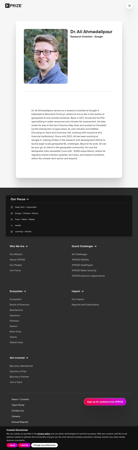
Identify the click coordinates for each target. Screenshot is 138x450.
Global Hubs (16, 342)
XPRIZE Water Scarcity (84, 270)
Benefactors (16, 310)
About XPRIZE (17, 259)
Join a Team (16, 382)
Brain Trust (15, 331)
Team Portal (18, 405)
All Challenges (79, 254)
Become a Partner (19, 376)
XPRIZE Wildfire (80, 259)
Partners (14, 320)
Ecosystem (16, 299)
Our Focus (15, 270)
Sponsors (15, 315)
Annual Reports (20, 422)
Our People (16, 265)
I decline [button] (24, 445)
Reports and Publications (85, 304)
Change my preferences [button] (44, 445)
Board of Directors (19, 304)
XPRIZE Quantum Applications (88, 275)
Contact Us (18, 410)
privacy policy (43, 434)
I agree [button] (12, 445)
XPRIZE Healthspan (82, 265)
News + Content (20, 399)
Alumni (13, 326)
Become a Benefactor (21, 366)
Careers (16, 416)
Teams (13, 337)
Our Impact (78, 299)
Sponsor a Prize (18, 371)
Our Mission (16, 254)
